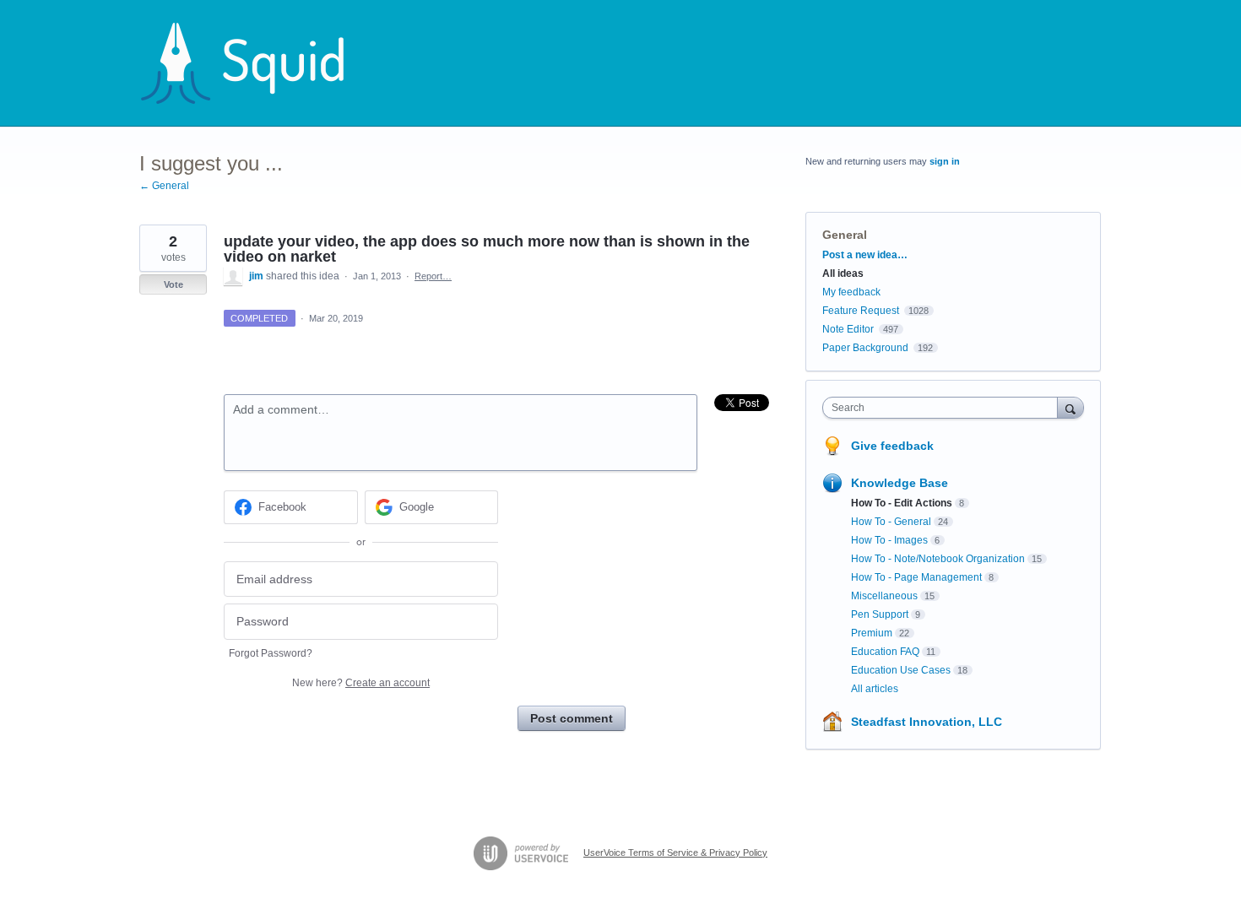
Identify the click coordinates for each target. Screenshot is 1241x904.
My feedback (851, 292)
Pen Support (879, 614)
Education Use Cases (901, 670)
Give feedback (892, 445)
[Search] (1070, 407)
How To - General (891, 522)
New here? (361, 683)
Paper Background (865, 348)
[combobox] (944, 408)
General (844, 234)
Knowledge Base (899, 483)
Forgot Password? (270, 653)
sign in (944, 161)
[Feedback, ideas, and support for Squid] (258, 63)
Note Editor (848, 329)
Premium (871, 633)
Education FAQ (885, 652)
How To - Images (889, 540)
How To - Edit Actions (901, 503)
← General (164, 186)
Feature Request (860, 311)
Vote (173, 284)
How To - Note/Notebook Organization (938, 559)
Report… (433, 276)
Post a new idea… (865, 255)
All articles (874, 689)
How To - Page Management (916, 577)
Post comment (571, 718)
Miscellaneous (884, 596)
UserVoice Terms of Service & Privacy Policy (675, 852)
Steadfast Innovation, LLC (926, 721)
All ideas (843, 273)
